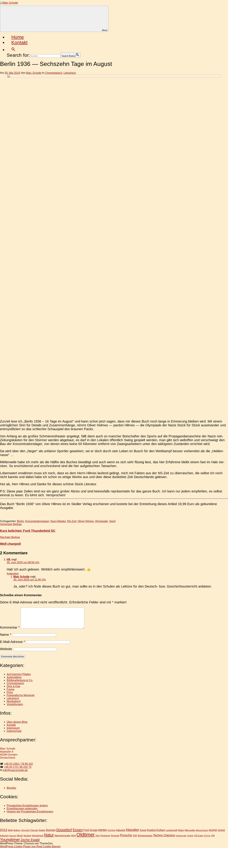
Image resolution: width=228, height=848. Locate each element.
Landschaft (171, 830)
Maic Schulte (33, 72)
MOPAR (213, 830)
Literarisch (70, 72)
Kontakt (19, 42)
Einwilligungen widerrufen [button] (22, 808)
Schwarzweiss (145, 835)
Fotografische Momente (21, 695)
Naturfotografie (62, 835)
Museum (12, 836)
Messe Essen (202, 830)
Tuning (190, 835)
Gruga (93, 830)
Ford (86, 829)
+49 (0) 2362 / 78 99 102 (18, 763)
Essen (78, 830)
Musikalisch (14, 701)
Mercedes (190, 830)
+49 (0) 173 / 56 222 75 (17, 767)
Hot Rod (111, 830)
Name (5, 634)
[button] (13, 50)
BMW (10, 830)
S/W (135, 835)
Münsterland (37, 835)
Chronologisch (53, 72)
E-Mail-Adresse (12, 642)
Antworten (13, 573)
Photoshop (105, 835)
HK (9, 559)
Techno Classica (164, 835)
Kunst (143, 830)
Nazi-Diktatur (58, 521)
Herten (102, 830)
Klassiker (132, 830)
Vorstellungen (15, 704)
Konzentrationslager (37, 521)
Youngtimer (10, 839)
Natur (49, 835)
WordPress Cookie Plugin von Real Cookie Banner (30, 846)
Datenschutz (14, 731)
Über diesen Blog (17, 722)
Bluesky (11, 787)
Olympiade (101, 521)
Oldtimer (85, 834)
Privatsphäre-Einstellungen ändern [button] (27, 805)
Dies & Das (13, 686)
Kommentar (10, 627)
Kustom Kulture (156, 830)
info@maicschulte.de (15, 770)
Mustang (27, 835)
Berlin (20, 521)
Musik (20, 835)
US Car (207, 835)
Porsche (126, 835)
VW (213, 835)
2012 (3, 830)
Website (6, 649)
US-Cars (198, 835)
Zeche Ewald (30, 840)
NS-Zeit (71, 521)
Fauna (10, 689)
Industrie (120, 830)
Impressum (13, 728)
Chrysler (34, 830)
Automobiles (14, 677)
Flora (10, 692)
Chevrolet (25, 830)
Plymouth (115, 835)
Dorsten (51, 830)
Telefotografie (181, 836)
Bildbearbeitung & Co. (20, 680)
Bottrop (17, 830)
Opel (97, 835)
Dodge (42, 830)
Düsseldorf (64, 830)
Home (17, 37)
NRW (73, 835)
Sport (112, 521)
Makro (181, 830)
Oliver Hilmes (86, 521)
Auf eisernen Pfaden (19, 674)
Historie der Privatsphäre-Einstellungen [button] (30, 811)
